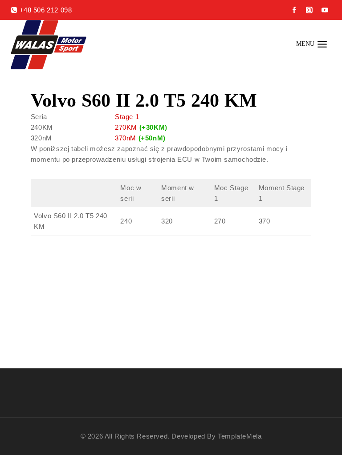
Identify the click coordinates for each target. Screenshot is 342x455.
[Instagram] (309, 10)
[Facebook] (294, 10)
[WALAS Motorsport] (48, 44)
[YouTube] (324, 10)
